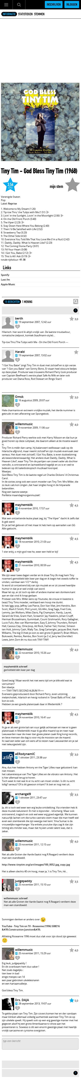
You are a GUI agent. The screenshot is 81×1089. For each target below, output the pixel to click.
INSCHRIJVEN (54, 4)
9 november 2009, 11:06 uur (33, 427)
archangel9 (23, 794)
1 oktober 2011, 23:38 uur (32, 757)
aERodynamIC (25, 754)
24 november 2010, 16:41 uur (34, 717)
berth (19, 318)
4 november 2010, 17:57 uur (33, 508)
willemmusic (24, 424)
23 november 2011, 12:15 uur (34, 844)
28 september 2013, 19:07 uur (34, 1003)
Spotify (5, 275)
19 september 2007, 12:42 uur (34, 322)
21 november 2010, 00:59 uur (34, 565)
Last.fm (5, 279)
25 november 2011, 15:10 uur (34, 884)
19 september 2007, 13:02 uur (34, 355)
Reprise (12, 203)
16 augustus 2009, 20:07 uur (33, 400)
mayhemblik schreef (15, 666)
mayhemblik (24, 505)
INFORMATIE (9, 14)
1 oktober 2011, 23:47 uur (32, 797)
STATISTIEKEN (25, 14)
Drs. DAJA (22, 1000)
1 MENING (27, 302)
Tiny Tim (9, 171)
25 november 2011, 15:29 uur (34, 953)
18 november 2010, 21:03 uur (34, 541)
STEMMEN (39, 14)
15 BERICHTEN (12, 302)
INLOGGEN (71, 4)
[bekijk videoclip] (48, 212)
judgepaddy (23, 881)
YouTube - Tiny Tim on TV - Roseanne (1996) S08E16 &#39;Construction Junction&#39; (31, 927)
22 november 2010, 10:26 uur (34, 652)
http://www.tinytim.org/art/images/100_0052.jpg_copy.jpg (36, 864)
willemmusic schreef (16, 898)
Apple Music (8, 284)
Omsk (19, 397)
